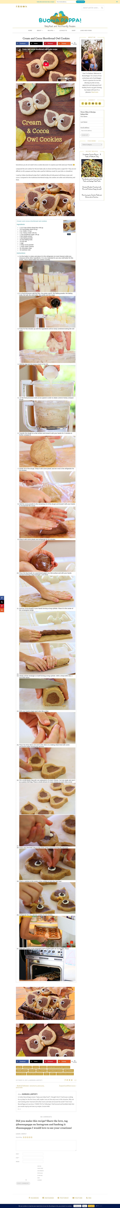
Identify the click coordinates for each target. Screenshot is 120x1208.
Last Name (83, 122)
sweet (53, 1074)
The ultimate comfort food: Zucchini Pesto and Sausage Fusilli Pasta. (92, 180)
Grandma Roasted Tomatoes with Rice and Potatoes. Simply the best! (91, 188)
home (30, 30)
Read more (94, 92)
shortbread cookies (35, 1074)
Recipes (50, 30)
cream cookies (22, 1070)
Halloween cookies (55, 1070)
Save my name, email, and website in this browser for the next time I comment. (40, 1173)
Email (17, 1157)
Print (69, 234)
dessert (32, 1070)
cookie (35, 1067)
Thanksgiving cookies (65, 1074)
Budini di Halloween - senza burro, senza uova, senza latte (30, 1086)
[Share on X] (2, 602)
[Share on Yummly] (2, 610)
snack (46, 1074)
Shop (73, 30)
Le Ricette (63, 30)
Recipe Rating (19, 1137)
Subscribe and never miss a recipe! (45, 2)
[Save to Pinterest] (2, 606)
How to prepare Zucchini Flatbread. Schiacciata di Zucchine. (92, 196)
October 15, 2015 (22, 1080)
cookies (43, 1067)
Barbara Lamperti (36, 1080)
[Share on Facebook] (2, 598)
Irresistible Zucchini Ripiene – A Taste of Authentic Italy (92, 155)
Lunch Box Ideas (86, 30)
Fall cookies (41, 1070)
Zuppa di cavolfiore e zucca (67, 1086)
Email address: (84, 128)
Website (17, 1161)
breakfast (27, 1067)
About (39, 30)
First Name (83, 116)
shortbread (21, 1074)
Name (17, 1154)
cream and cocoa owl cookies (58, 1067)
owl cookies (68, 1070)
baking (19, 1067)
